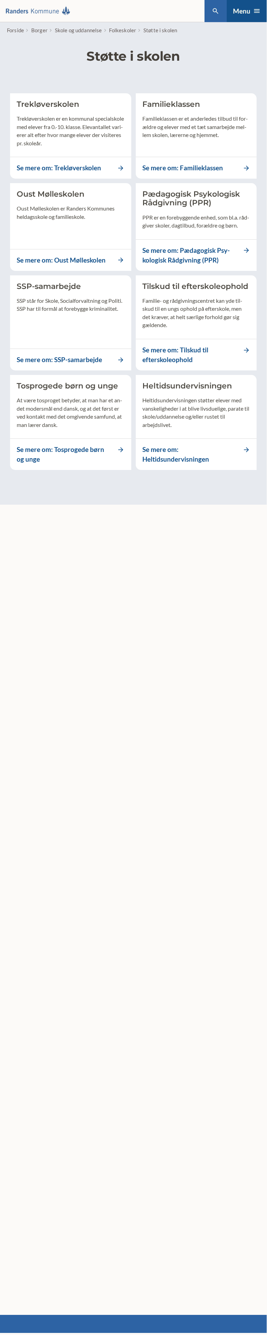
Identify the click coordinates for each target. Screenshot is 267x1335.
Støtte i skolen (160, 30)
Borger (39, 30)
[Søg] (216, 11)
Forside (15, 30)
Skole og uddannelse (78, 30)
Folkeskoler (122, 30)
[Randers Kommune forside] (40, 11)
